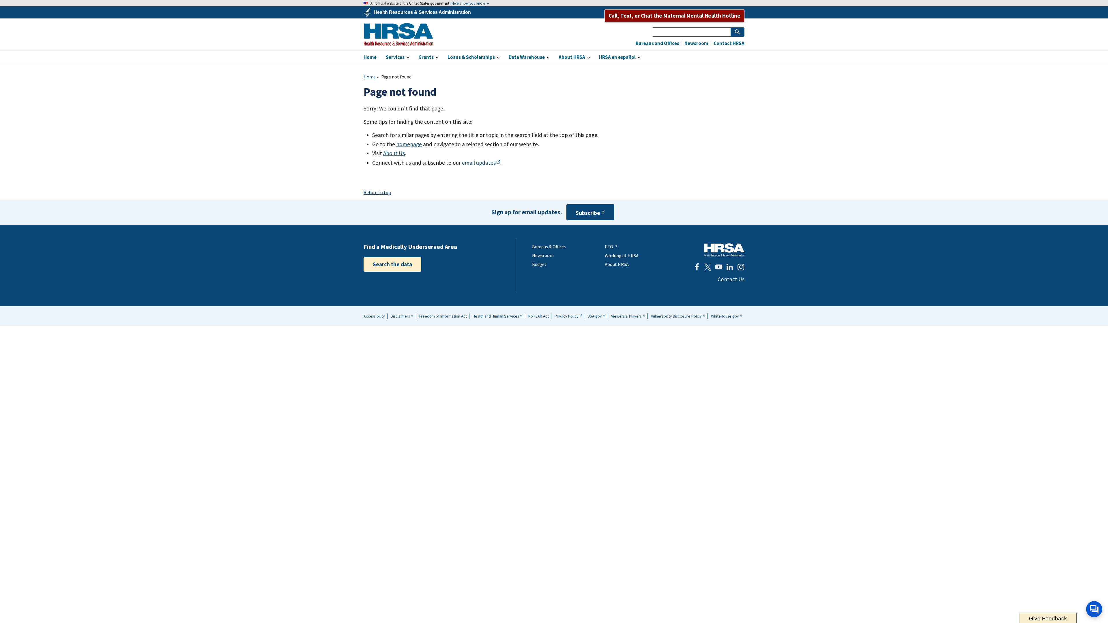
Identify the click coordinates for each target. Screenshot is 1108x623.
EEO (609, 246)
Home (370, 77)
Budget (539, 264)
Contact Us (731, 279)
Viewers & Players (626, 316)
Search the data (392, 264)
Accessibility (374, 316)
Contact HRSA (728, 43)
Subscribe (588, 212)
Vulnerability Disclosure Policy (676, 316)
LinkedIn (729, 267)
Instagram (740, 267)
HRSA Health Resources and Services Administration (724, 249)
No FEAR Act (538, 316)
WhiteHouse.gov (725, 316)
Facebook (697, 267)
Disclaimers (400, 316)
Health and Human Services (496, 316)
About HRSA (617, 264)
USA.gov (594, 316)
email (479, 162)
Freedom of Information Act (443, 316)
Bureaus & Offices (549, 246)
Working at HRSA (622, 255)
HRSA (398, 34)
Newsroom (696, 43)
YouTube (719, 267)
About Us (394, 153)
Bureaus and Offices (657, 43)
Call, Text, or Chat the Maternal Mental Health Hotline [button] (674, 15)
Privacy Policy (567, 316)
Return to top (377, 192)
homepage (409, 144)
